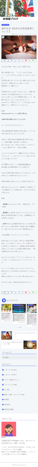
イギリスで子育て (10, 375)
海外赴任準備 (5, 24)
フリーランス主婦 (10, 384)
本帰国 (6, 399)
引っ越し (7, 389)
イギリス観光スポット (12, 380)
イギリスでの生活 (10, 370)
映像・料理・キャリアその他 (14, 394)
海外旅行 (7, 404)
